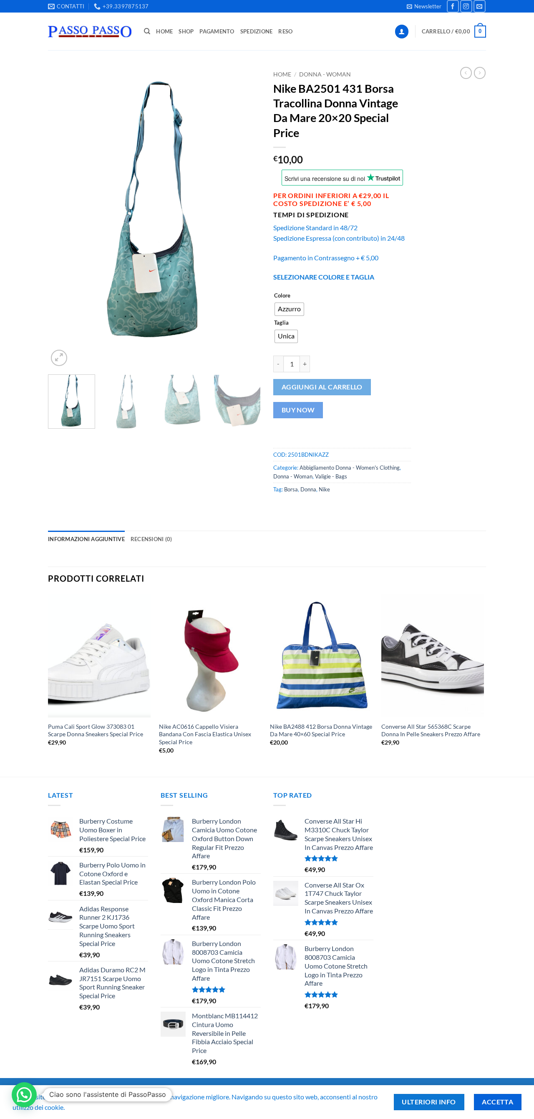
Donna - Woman (325, 74)
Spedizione (256, 31)
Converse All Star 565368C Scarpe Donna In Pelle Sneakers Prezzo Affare (430, 730)
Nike (324, 489)
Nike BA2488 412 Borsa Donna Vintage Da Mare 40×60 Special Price (321, 730)
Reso (285, 31)
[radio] (289, 309)
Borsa (291, 489)
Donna (308, 489)
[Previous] (62, 218)
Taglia (281, 323)
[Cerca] (147, 31)
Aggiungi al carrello (322, 387)
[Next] (246, 218)
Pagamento (216, 31)
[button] (424, 6)
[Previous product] (480, 73)
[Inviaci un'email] (480, 6)
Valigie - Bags (331, 476)
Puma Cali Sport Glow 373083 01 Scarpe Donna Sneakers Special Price (95, 730)
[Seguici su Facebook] (453, 6)
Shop (186, 31)
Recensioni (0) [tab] (151, 539)
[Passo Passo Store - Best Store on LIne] (89, 31)
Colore (282, 296)
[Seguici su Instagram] (466, 6)
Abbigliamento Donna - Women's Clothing (350, 467)
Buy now (298, 410)
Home (164, 31)
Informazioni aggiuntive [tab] (86, 539)
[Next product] (466, 73)
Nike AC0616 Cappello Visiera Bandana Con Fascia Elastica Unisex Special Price (205, 734)
